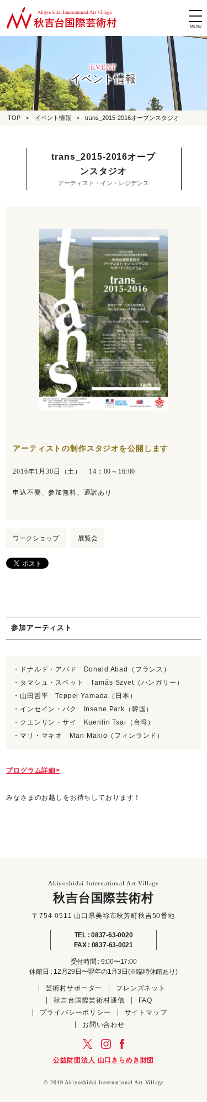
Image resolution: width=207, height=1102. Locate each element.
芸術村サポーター (74, 988)
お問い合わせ (103, 1024)
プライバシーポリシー (75, 1012)
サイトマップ (146, 1012)
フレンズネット (141, 988)
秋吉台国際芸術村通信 (89, 1000)
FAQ (146, 1000)
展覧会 (88, 538)
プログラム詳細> (33, 770)
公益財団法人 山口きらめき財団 (104, 1060)
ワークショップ (36, 538)
